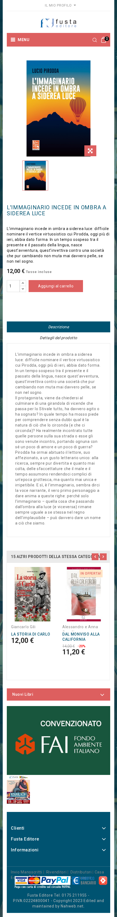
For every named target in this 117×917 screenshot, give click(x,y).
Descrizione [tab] (58, 327)
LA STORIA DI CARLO (30, 634)
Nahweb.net (72, 906)
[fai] (58, 740)
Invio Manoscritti (26, 872)
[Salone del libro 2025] (18, 789)
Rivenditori (56, 872)
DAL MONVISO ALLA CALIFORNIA (81, 637)
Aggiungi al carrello (55, 286)
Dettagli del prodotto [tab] (58, 338)
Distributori (80, 872)
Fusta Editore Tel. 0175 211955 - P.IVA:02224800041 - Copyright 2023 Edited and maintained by (58, 900)
